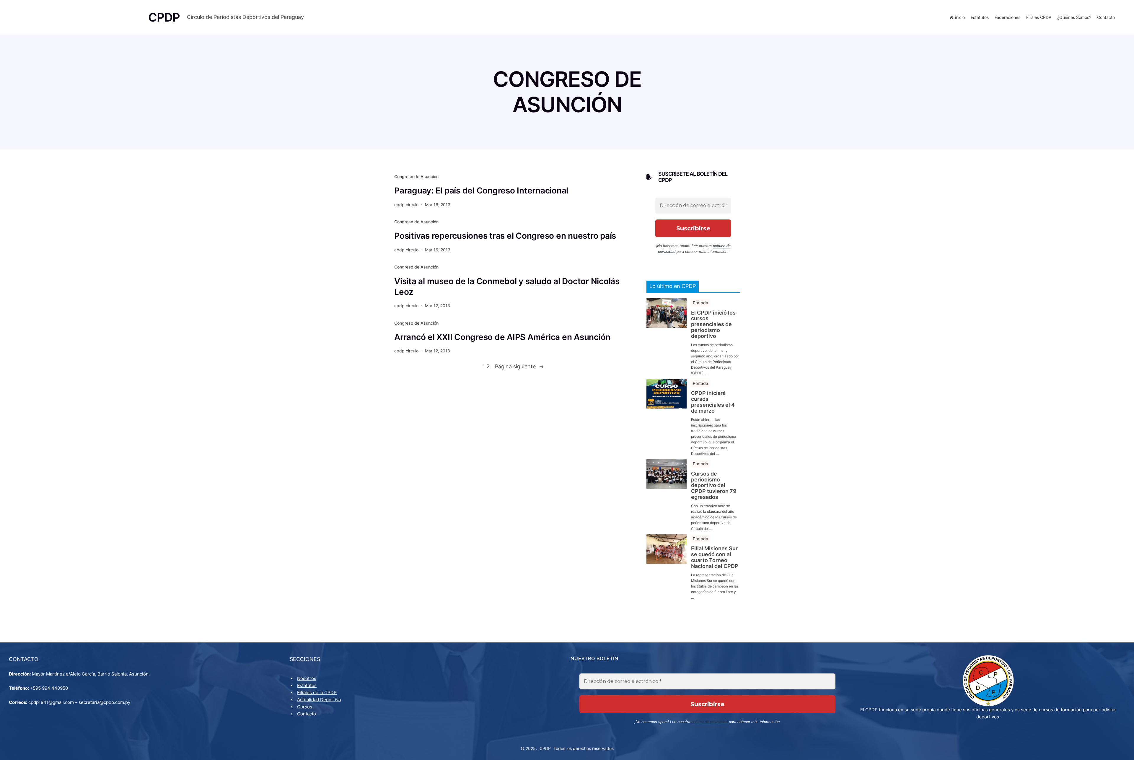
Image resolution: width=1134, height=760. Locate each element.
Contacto (1106, 17)
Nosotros (306, 678)
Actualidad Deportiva (319, 699)
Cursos (304, 706)
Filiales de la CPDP (317, 692)
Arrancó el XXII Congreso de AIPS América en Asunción (502, 337)
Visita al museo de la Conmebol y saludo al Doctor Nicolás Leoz (507, 286)
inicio (960, 17)
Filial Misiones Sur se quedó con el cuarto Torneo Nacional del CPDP (714, 557)
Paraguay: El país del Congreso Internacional (481, 190)
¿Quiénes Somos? (1074, 17)
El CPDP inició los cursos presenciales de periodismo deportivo (713, 324)
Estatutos (980, 17)
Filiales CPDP (1038, 17)
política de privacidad (709, 722)
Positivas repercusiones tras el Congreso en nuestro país (505, 236)
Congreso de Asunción (416, 176)
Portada (700, 302)
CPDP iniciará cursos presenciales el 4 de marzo (713, 402)
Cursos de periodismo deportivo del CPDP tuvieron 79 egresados (714, 485)
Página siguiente (519, 366)
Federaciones (1007, 17)
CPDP (545, 748)
